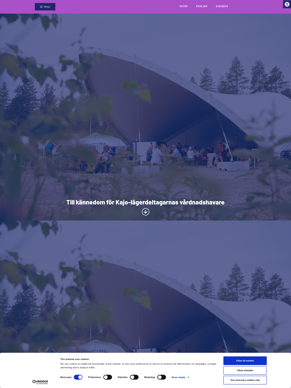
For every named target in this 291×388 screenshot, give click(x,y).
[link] (287, 4)
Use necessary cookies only (245, 380)
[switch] (107, 377)
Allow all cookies (245, 360)
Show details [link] (178, 377)
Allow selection (245, 370)
